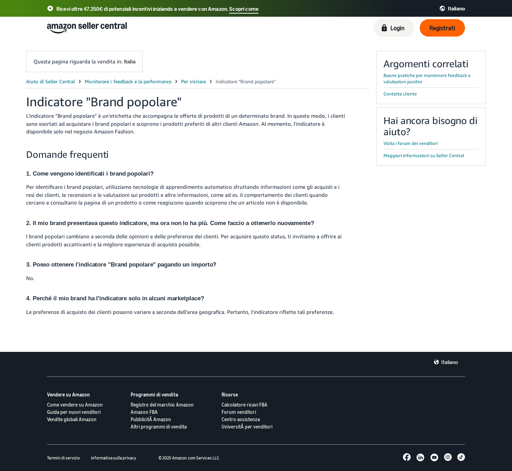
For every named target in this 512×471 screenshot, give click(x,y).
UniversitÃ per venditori (247, 427)
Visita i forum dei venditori (410, 143)
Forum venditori (239, 412)
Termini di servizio (63, 458)
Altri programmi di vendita (159, 427)
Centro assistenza (241, 419)
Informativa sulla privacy (113, 458)
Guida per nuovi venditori (74, 412)
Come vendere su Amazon (75, 405)
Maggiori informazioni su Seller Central (423, 155)
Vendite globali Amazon (71, 419)
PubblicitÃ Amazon (151, 419)
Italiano (449, 361)
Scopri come (243, 8)
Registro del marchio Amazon (162, 405)
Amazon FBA (144, 412)
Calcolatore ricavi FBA (244, 405)
